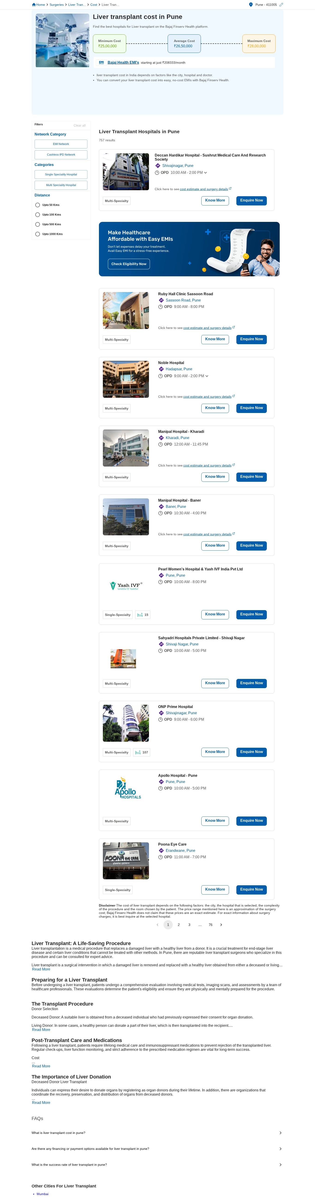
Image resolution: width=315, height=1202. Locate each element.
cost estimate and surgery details (204, 189)
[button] (281, 4)
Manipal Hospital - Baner (179, 500)
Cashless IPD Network (61, 154)
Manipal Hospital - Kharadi (181, 432)
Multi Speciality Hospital (61, 185)
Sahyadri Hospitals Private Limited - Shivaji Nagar (201, 638)
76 (210, 925)
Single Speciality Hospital (61, 174)
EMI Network (61, 144)
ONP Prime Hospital (175, 707)
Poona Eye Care (172, 844)
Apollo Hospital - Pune (177, 775)
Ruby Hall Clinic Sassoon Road (185, 294)
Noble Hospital (171, 363)
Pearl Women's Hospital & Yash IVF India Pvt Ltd (200, 569)
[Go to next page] (221, 924)
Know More (215, 200)
